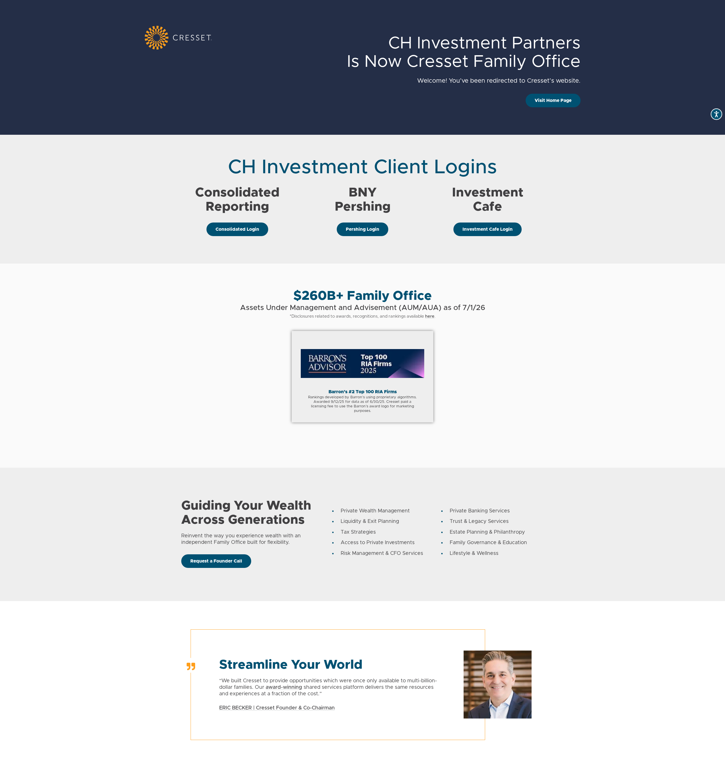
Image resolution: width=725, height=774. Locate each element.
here (429, 316)
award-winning (284, 687)
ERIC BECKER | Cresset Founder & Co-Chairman (277, 708)
